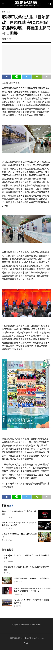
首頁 (3, 12)
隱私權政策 (36, 624)
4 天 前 (18, 606)
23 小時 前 (9, 561)
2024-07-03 (6, 39)
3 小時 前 (18, 594)
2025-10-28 (7, 517)
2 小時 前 (18, 582)
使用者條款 (25, 624)
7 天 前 (7, 573)
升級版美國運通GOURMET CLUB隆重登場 (31, 578)
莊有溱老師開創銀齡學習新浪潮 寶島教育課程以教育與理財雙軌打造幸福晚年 (32, 589)
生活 (8, 12)
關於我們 (15, 624)
